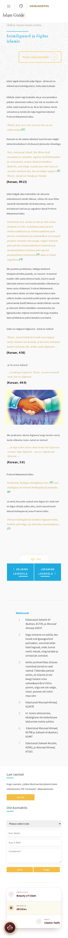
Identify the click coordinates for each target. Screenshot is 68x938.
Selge (47, 869)
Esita (19, 869)
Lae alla (20, 797)
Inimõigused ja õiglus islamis (27, 38)
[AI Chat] (10, 928)
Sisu (38, 559)
